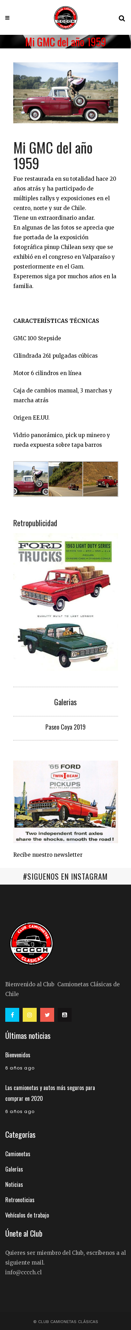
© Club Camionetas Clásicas (65, 1321)
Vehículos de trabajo (27, 1215)
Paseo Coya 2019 (65, 726)
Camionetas (17, 1154)
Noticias (14, 1184)
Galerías (14, 1169)
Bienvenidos (17, 1055)
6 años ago (20, 1068)
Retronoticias (20, 1200)
